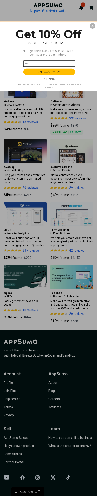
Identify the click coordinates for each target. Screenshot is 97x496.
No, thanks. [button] (49, 79)
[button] (92, 26)
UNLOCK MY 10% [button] (49, 71)
